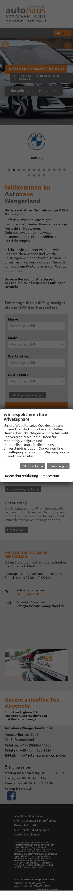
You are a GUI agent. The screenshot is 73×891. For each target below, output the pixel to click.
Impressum (50, 476)
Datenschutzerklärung (21, 476)
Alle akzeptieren (33, 466)
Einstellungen (58, 466)
